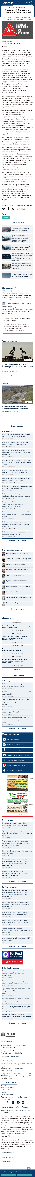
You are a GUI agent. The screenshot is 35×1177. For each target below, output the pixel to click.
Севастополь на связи (12, 734)
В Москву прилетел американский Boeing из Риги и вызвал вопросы (15, 471)
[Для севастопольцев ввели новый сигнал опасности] (6, 228)
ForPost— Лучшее (21, 1107)
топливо (28, 360)
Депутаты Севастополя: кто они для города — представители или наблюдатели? (15, 638)
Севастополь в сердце (15, 750)
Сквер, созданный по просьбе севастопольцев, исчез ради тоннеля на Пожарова (17, 930)
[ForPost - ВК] (12, 1103)
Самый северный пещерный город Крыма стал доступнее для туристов (16, 407)
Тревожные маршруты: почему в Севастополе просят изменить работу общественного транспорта (21, 266)
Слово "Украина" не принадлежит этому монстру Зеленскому (16, 626)
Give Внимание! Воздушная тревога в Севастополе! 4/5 (23, 208)
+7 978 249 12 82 (6, 1060)
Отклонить (8, 1175)
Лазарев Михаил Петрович (16, 564)
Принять (24, 1175)
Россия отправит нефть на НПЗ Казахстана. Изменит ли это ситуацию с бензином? (17, 366)
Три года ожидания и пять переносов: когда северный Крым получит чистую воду (16, 991)
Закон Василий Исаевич (15, 592)
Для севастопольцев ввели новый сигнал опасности (20, 229)
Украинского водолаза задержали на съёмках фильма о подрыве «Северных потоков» (16, 720)
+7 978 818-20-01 (7, 1158)
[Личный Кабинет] (27, 2)
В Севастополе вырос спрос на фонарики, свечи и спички (13, 533)
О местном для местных (15, 745)
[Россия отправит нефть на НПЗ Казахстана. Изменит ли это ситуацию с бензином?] (17, 344)
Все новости (5, 1086)
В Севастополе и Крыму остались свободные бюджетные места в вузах (16, 495)
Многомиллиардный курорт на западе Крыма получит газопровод (16, 479)
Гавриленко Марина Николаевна (18, 603)
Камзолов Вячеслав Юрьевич (17, 570)
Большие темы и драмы (15, 760)
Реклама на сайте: (7, 1152)
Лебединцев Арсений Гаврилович (18, 597)
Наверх (29, 1168)
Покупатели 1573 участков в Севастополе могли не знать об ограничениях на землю (13, 504)
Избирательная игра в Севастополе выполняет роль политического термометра (14, 661)
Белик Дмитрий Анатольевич (17, 553)
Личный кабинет (17, 676)
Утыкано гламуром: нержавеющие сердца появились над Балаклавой (16, 649)
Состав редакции (7, 1094)
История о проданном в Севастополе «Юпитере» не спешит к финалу (16, 435)
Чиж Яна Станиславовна (15, 575)
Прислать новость (17, 426)
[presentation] (5, 375)
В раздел (17, 669)
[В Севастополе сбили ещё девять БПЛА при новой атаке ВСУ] (6, 274)
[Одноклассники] (8, 209)
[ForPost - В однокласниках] (23, 1103)
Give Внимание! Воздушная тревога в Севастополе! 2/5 (19, 208)
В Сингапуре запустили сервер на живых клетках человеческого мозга (17, 487)
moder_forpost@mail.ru (14, 1057)
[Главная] (7, 3)
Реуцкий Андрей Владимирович (18, 586)
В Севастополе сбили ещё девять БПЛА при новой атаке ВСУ (22, 275)
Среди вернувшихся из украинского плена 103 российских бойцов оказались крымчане (17, 833)
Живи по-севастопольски (16, 765)
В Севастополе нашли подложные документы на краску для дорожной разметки (15, 524)
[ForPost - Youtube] (18, 1103)
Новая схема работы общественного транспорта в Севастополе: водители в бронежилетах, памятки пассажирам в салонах (21, 238)
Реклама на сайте (7, 1042)
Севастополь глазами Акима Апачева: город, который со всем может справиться (15, 973)
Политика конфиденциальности (21, 1173)
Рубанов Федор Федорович (16, 581)
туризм (28, 402)
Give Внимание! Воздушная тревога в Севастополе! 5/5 (24, 208)
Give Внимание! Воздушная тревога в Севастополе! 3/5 (21, 208)
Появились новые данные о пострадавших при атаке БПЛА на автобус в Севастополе (14, 873)
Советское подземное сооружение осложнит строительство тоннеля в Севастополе (15, 904)
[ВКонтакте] (4, 209)
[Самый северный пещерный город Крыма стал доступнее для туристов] (17, 386)
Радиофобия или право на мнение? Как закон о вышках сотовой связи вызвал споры (16, 514)
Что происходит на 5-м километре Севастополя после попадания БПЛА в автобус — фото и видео (16, 843)
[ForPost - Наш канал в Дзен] (26, 1103)
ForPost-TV (5, 1090)
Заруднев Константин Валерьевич (19, 559)
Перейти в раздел (17, 609)
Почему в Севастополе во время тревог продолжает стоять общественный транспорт (22, 247)
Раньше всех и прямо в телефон (18, 755)
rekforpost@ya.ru (7, 1161)
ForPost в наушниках (15, 771)
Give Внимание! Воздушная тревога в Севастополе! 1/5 (18, 208)
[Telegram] (13, 209)
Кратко (3, 1092)
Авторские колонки (8, 1088)
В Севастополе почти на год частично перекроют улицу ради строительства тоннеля (16, 462)
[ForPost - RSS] (8, 1103)
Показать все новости (17, 540)
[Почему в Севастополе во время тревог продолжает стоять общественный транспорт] (6, 246)
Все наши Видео (13, 739)
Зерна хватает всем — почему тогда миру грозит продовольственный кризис (15, 702)
